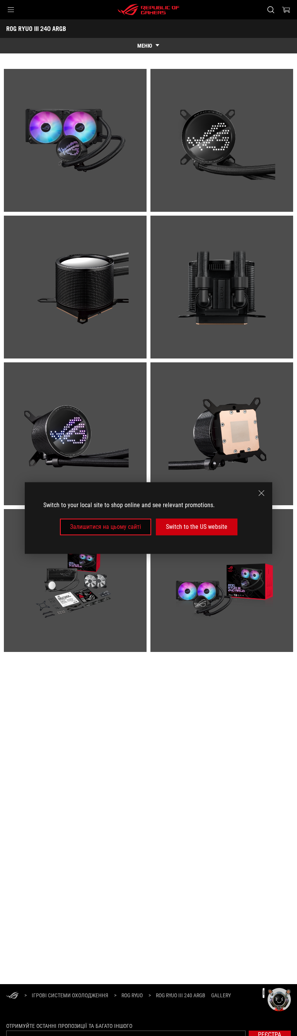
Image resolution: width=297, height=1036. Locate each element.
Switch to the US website (196, 526)
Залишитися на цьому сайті (105, 526)
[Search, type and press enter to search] (270, 9)
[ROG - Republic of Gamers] (148, 9)
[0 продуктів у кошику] (286, 9)
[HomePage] (12, 996)
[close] (261, 493)
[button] (10, 9)
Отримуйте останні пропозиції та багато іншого (69, 1026)
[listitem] (75, 140)
